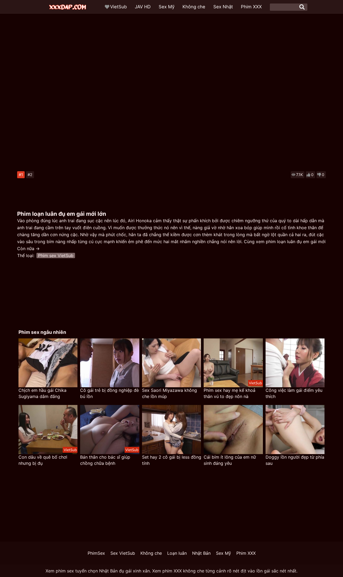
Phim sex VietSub (55, 255)
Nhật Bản (201, 553)
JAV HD (143, 6)
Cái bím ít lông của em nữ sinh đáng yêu (230, 460)
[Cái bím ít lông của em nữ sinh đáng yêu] (233, 429)
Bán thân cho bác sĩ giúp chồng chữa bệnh (105, 460)
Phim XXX (251, 6)
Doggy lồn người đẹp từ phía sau (295, 460)
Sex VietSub (122, 553)
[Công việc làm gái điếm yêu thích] (295, 363)
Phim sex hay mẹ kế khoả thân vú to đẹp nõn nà (229, 393)
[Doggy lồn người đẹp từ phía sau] (295, 429)
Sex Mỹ (166, 6)
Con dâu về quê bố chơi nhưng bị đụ (42, 460)
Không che (193, 6)
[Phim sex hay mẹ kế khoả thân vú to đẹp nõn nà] (233, 363)
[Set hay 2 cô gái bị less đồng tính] (171, 429)
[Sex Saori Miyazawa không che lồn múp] (171, 363)
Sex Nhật (223, 6)
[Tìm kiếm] (302, 7)
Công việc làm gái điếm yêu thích (294, 393)
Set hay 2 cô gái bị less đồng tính (171, 460)
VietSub (118, 6)
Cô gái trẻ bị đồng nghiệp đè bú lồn (109, 393)
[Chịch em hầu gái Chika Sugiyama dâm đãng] (48, 363)
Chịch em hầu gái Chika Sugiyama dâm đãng (42, 393)
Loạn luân (177, 553)
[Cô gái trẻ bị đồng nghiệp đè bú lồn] (109, 363)
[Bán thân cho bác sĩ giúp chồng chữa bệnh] (109, 429)
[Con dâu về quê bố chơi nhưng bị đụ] (48, 429)
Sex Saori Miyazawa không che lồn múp (169, 393)
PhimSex (96, 553)
